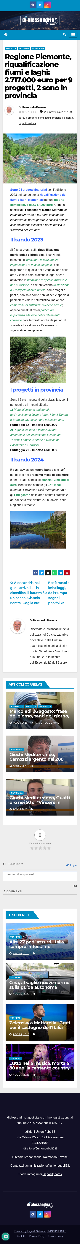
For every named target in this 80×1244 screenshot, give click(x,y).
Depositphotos (52, 1174)
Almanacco (17, 706)
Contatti (21, 1236)
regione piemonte (62, 117)
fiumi (41, 117)
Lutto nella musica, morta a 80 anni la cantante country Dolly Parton (39, 1068)
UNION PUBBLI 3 (56, 1231)
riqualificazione (27, 123)
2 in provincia (52, 111)
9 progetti (31, 117)
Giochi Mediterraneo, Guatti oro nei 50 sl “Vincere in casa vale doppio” (39, 802)
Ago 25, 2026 (21, 994)
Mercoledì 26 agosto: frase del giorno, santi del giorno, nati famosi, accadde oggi (39, 716)
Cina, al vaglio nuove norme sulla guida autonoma (39, 985)
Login (73, 865)
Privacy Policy (37, 1236)
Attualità (11, 48)
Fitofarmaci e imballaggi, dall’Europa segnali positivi (58, 593)
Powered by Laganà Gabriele (30, 1231)
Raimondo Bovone (34, 107)
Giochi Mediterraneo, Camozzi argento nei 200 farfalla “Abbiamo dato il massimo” (36, 761)
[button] (64, 34)
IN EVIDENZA (38, 48)
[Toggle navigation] (73, 34)
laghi (48, 117)
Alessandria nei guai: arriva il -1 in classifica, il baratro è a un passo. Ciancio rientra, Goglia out (28, 593)
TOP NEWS (15, 937)
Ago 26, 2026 (21, 953)
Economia (24, 48)
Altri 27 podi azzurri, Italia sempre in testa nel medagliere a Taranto (36, 946)
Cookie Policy (55, 1236)
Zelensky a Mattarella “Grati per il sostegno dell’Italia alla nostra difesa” (39, 1027)
